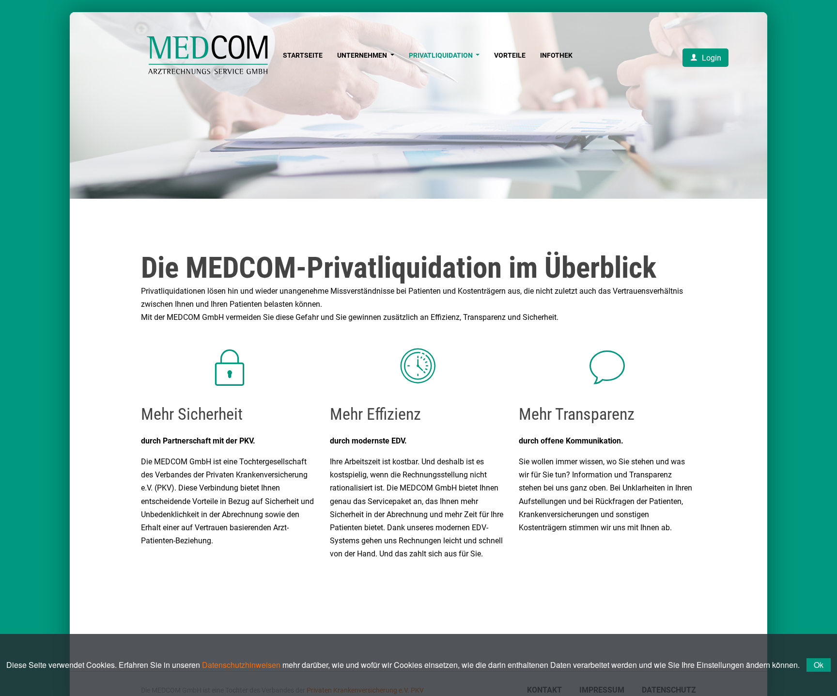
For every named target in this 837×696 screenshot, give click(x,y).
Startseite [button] (303, 55)
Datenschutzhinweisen (241, 664)
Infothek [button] (556, 55)
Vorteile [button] (510, 55)
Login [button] (710, 58)
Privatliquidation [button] (441, 55)
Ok (818, 664)
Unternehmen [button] (362, 55)
